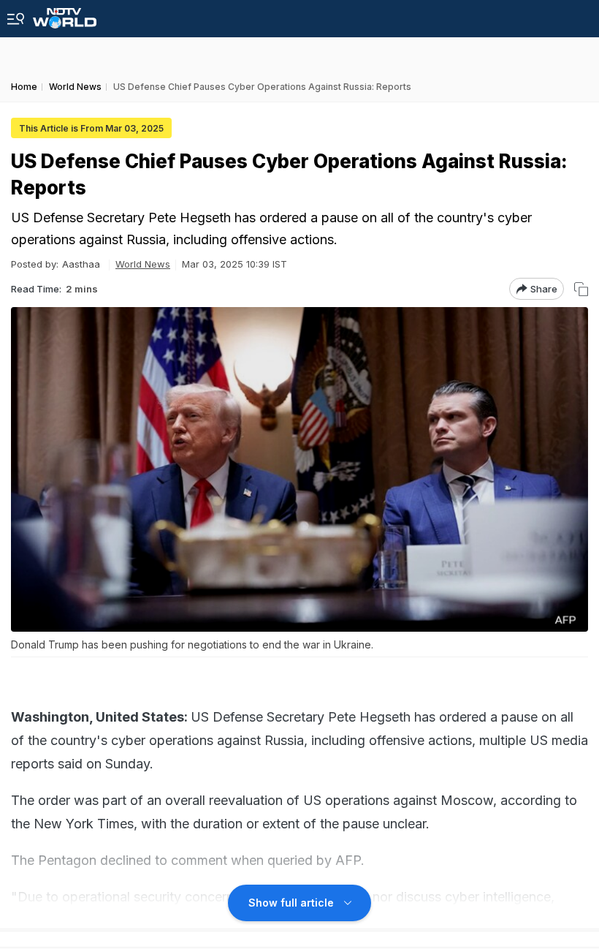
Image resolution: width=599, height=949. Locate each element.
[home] (64, 14)
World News (142, 264)
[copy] (581, 289)
